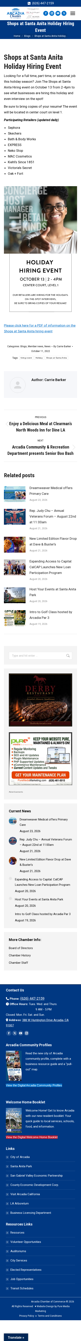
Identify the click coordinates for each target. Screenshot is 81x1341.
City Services (18, 1260)
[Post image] (15, 494)
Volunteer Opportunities (25, 1242)
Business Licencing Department (30, 1213)
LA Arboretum (19, 1203)
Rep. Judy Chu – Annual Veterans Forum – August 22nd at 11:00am (52, 516)
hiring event (26, 358)
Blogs (23, 346)
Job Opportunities (21, 1279)
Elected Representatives (25, 1270)
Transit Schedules (21, 1288)
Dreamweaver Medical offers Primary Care (51, 491)
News (47, 346)
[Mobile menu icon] (72, 13)
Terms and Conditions (50, 1315)
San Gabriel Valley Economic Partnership (36, 1175)
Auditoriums (18, 1251)
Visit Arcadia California (25, 1194)
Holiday (39, 358)
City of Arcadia (20, 1157)
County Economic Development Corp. (34, 1185)
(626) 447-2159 (43, 3)
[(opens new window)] (40, 727)
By (62, 346)
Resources (17, 1232)
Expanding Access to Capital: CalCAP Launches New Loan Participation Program (50, 567)
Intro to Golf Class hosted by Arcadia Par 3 (50, 615)
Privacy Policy (26, 1315)
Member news (35, 346)
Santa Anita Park (21, 1166)
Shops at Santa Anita (56, 358)
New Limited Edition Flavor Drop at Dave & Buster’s (53, 541)
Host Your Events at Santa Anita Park (52, 592)
